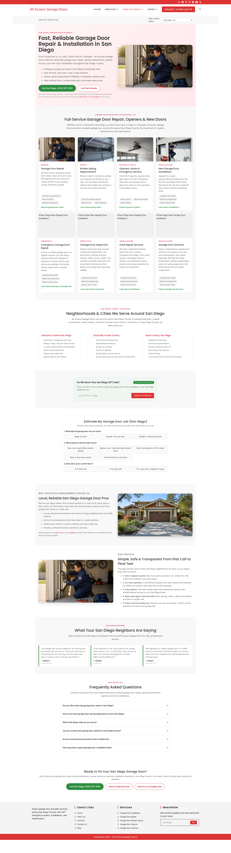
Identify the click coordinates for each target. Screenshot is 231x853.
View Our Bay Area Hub (119, 786)
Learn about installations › (169, 207)
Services (80, 820)
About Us (81, 817)
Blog (79, 828)
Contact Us (82, 824)
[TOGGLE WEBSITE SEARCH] (200, 9)
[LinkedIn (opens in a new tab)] (193, 2)
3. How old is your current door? (78, 464)
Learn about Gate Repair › (129, 289)
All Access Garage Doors (49, 9)
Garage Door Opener (129, 824)
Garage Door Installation (130, 813)
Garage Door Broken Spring (131, 820)
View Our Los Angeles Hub (150, 786)
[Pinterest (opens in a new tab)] (186, 2)
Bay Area (83, 97)
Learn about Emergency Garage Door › (56, 287)
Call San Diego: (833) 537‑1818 (57, 88)
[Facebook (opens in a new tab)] (182, 2)
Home (79, 813)
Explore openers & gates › (130, 207)
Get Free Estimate (89, 88)
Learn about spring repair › (91, 207)
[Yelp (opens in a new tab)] (200, 2)
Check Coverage (142, 395)
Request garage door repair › (53, 207)
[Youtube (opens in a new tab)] (197, 2)
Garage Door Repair (128, 817)
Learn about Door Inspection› (92, 289)
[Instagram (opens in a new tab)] (189, 2)
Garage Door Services (129, 828)
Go (193, 822)
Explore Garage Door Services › (171, 289)
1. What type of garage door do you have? (82, 431)
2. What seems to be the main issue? (80, 443)
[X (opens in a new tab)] (179, 2)
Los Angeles (95, 97)
